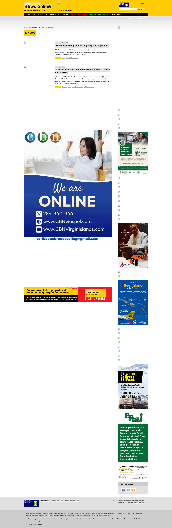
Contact (142, 3)
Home (28, 14)
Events (53, 500)
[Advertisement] (70, 112)
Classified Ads (74, 500)
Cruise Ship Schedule (62, 500)
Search (140, 9)
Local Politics (63, 14)
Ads (113, 14)
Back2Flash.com (139, 502)
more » (58, 58)
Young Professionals (47, 14)
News (34, 14)
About (119, 14)
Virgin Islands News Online (40, 27)
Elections (64, 87)
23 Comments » (89, 87)
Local (63, 58)
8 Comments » (74, 58)
